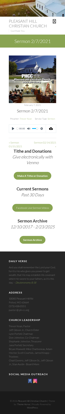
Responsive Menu (54, 21)
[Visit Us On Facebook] (29, 380)
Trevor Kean (26, 118)
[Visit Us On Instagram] (35, 380)
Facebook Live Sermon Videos (32, 207)
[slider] (17, 128)
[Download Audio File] (51, 128)
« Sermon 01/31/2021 (15, 144)
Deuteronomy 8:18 (25, 282)
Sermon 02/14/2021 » (45, 144)
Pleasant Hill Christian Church (28, 23)
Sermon (51, 118)
